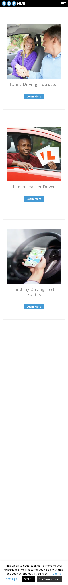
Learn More (34, 96)
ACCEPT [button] (28, 579)
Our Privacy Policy (49, 579)
